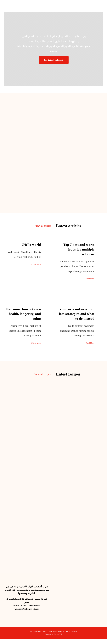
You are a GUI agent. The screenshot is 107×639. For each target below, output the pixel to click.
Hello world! (31, 244)
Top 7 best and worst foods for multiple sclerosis (78, 249)
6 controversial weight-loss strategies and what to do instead (76, 313)
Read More (36, 264)
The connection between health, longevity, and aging (23, 313)
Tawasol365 (58, 634)
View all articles (42, 225)
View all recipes (42, 374)
